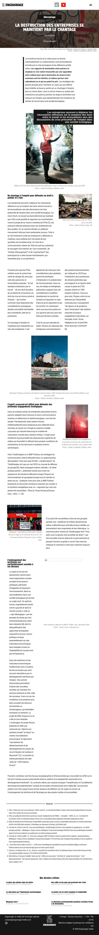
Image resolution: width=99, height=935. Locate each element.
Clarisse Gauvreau (75, 917)
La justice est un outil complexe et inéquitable (69, 892)
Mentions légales (65, 923)
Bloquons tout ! (12, 902)
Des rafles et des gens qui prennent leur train (68, 882)
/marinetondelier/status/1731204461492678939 (28, 853)
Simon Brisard (49, 41)
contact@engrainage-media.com (18, 920)
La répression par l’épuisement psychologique (23, 892)
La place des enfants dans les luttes (19, 882)
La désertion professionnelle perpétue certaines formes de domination (72, 903)
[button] (57, 5)
